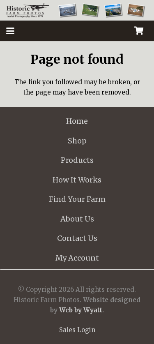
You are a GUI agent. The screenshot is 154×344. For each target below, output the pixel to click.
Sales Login (77, 330)
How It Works (77, 180)
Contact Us (77, 238)
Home (77, 121)
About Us (77, 219)
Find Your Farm (77, 199)
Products (77, 160)
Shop (77, 140)
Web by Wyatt (80, 310)
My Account (77, 258)
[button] (10, 31)
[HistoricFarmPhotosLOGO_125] (27, 10)
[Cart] (139, 31)
